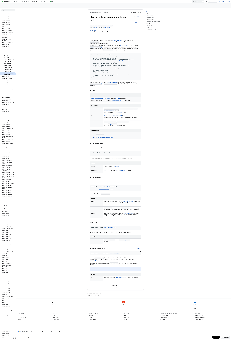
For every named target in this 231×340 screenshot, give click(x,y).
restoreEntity (107, 115)
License (23, 337)
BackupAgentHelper (116, 40)
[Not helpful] (140, 13)
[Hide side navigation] (14, 338)
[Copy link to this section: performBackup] (100, 182)
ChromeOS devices (92, 319)
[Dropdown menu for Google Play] (46, 1)
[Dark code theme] (140, 53)
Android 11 (126, 326)
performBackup (107, 109)
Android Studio (221, 1)
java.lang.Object (93, 30)
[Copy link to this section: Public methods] (102, 177)
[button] (8, 14)
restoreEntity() (114, 263)
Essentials (15, 1)
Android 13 (126, 323)
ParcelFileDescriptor (116, 109)
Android (19, 315)
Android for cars (92, 321)
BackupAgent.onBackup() (96, 83)
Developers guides (163, 317)
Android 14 (126, 321)
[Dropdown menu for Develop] (37, 1)
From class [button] (97, 133)
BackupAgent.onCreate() (96, 47)
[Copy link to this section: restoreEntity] (98, 223)
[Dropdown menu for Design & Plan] (28, 1)
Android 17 (126, 315)
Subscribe (216, 337)
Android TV (91, 323)
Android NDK (162, 323)
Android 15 (126, 319)
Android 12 (126, 325)
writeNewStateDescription (110, 122)
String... (117, 98)
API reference (5, 5)
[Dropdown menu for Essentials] (18, 1)
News (19, 323)
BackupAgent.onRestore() (110, 83)
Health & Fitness (56, 319)
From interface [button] (102, 137)
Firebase (43, 331)
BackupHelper (107, 27)
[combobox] (198, 1)
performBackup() (94, 260)
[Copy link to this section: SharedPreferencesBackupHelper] (110, 148)
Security (19, 319)
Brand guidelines (29, 337)
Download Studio (163, 321)
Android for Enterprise (22, 317)
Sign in (228, 1)
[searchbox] (8, 10)
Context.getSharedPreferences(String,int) (123, 60)
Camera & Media (56, 321)
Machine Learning (56, 317)
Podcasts (19, 326)
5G (53, 325)
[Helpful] (138, 13)
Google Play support (199, 319)
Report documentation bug (200, 317)
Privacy (54, 323)
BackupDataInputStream (116, 115)
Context (108, 98)
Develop (33, 1)
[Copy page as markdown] (95, 20)
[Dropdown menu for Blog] (54, 1)
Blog (52, 1)
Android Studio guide (164, 315)
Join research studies (199, 321)
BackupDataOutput (131, 109)
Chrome (38, 331)
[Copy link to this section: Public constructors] (105, 144)
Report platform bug (199, 315)
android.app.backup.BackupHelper (105, 137)
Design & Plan (24, 1)
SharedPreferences (94, 41)
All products (61, 331)
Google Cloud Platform (52, 331)
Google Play (42, 1)
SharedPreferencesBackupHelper (98, 98)
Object (95, 27)
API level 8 (139, 16)
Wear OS (90, 317)
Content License (121, 292)
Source (19, 321)
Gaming (54, 315)
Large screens (91, 315)
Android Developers (93, 12)
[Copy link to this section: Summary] (97, 90)
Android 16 (126, 317)
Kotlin (136, 22)
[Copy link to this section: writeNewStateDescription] (106, 248)
